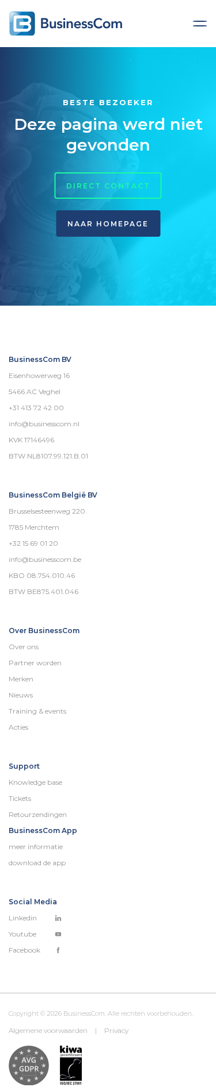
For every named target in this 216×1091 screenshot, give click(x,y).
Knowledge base (35, 782)
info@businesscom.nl (44, 423)
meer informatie (36, 846)
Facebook (24, 950)
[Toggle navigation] (200, 23)
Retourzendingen (38, 814)
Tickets (20, 798)
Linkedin (23, 917)
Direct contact (108, 186)
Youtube (22, 934)
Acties (18, 727)
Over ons (24, 646)
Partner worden (35, 662)
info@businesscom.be (45, 559)
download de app (37, 862)
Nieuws (21, 695)
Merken (21, 678)
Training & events (37, 711)
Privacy (116, 1030)
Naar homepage (108, 223)
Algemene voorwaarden (48, 1030)
